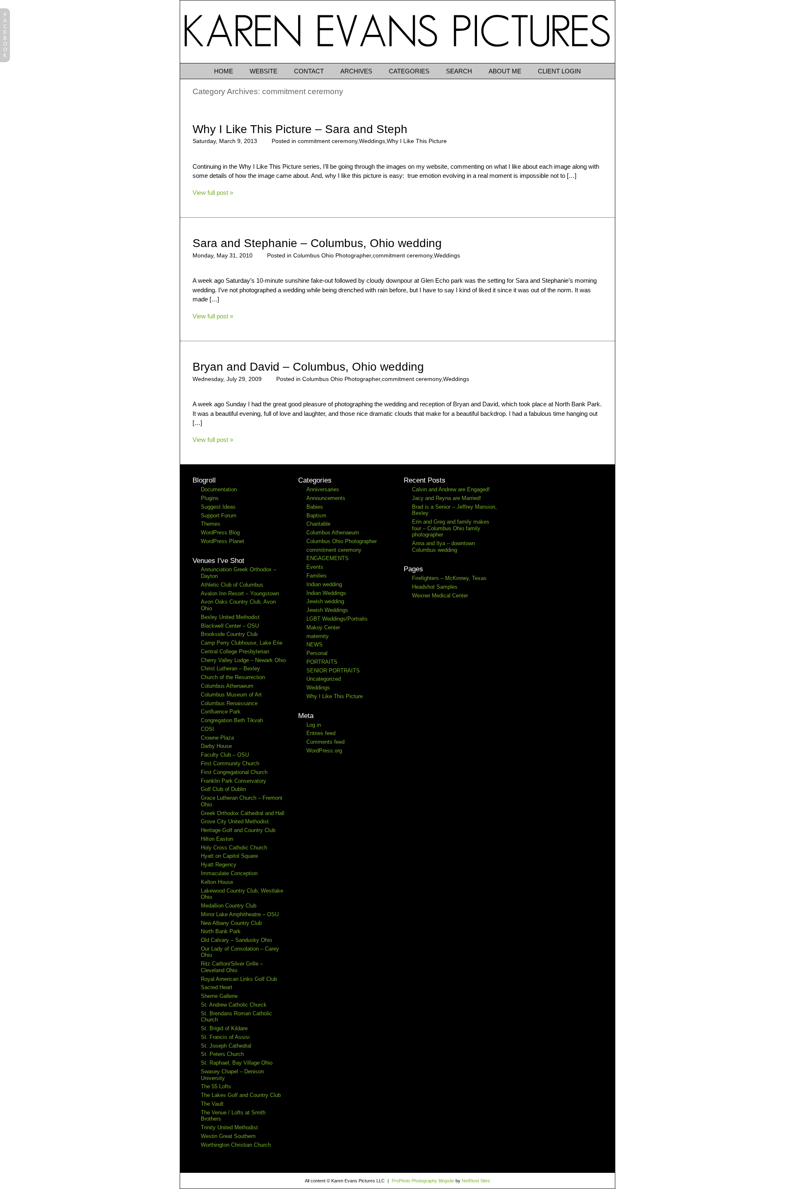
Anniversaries (322, 489)
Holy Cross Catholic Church (234, 847)
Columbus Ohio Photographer (332, 255)
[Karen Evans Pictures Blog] (397, 61)
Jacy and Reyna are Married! (446, 498)
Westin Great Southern (228, 1136)
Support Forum (218, 515)
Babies (314, 507)
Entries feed (320, 733)
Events (314, 567)
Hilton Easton (217, 839)
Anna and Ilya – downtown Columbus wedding (443, 546)
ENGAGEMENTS (327, 558)
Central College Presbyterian (235, 651)
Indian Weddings (326, 593)
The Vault (212, 1104)
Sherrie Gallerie (219, 996)
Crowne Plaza (217, 738)
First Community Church (230, 763)
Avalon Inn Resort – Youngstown (240, 593)
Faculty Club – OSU (225, 755)
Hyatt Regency (218, 864)
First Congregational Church (234, 772)
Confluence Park (221, 712)
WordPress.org (324, 750)
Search (459, 71)
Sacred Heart (216, 987)
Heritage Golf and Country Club (238, 830)
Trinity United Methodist (229, 1127)
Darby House (216, 746)
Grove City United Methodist (235, 821)
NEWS (314, 644)
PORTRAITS (321, 662)
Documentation (219, 489)
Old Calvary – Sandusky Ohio (236, 940)
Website (263, 71)
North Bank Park (221, 931)
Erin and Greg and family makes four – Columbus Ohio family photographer (450, 528)
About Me (505, 71)
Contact (309, 71)
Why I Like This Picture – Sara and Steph (300, 129)
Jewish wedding (325, 601)
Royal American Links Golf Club (239, 979)
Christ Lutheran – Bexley (230, 668)
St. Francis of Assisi (225, 1037)
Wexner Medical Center (440, 595)
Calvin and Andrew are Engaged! (451, 489)
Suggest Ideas (218, 507)
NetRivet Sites (476, 1180)
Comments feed (325, 742)
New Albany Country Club (231, 923)
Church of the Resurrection (233, 677)
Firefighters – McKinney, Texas (449, 578)
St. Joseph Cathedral (226, 1046)
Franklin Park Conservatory (233, 781)
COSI (207, 729)
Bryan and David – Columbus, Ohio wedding (308, 366)
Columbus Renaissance (229, 703)
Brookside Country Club (229, 634)
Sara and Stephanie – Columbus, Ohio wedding (317, 243)
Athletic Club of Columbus (232, 585)
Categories (409, 71)
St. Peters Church (222, 1054)
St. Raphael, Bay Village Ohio (236, 1063)
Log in (313, 725)
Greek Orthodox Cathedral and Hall (242, 813)
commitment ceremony (327, 141)
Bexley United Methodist (230, 617)
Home (223, 71)
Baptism (316, 515)
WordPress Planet (222, 541)
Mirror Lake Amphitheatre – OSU (240, 914)
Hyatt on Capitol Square (229, 856)
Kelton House (217, 882)
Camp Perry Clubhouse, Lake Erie (241, 643)
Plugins (210, 498)
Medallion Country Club (228, 906)
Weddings (372, 141)
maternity (317, 636)
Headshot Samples (435, 587)
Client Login (559, 71)
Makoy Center (323, 627)
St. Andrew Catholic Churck (234, 1005)
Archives (356, 71)
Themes (210, 524)
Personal (317, 653)
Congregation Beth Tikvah (232, 720)
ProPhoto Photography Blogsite (423, 1180)
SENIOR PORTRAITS (333, 670)
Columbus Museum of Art (231, 695)
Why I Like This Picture (417, 141)
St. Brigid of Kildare (224, 1028)
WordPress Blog (220, 532)
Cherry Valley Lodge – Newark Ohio (243, 660)
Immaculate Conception (229, 873)
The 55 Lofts (216, 1086)
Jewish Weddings (327, 610)
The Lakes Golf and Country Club (241, 1095)
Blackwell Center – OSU (230, 626)
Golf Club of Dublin (223, 789)
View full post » (213, 192)
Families (316, 576)
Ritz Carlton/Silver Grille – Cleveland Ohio (232, 967)
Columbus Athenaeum (227, 686)
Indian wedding (324, 584)
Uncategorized (323, 679)
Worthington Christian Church (236, 1145)
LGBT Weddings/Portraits (337, 619)
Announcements (325, 498)
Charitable (318, 524)
